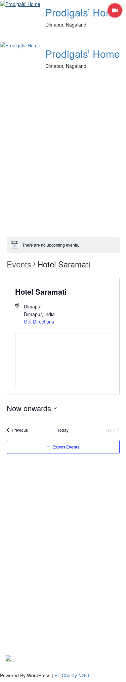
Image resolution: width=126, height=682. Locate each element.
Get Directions (39, 321)
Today (63, 430)
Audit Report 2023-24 (28, 548)
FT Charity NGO (71, 675)
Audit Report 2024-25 (28, 558)
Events (19, 264)
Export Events (66, 447)
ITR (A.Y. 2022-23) (25, 508)
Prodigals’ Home (82, 12)
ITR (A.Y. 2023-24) (25, 518)
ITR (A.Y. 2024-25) (25, 528)
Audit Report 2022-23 (28, 538)
